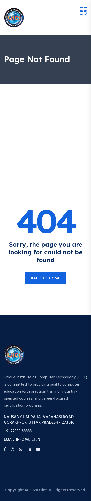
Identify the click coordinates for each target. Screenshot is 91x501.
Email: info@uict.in (22, 440)
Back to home (45, 278)
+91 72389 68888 (18, 431)
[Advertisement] (45, 131)
